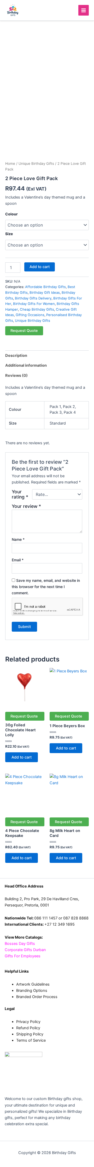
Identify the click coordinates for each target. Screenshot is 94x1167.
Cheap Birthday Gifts (37, 309)
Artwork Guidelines (33, 984)
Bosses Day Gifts (20, 943)
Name (18, 539)
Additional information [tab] (26, 365)
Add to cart (40, 266)
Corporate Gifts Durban (25, 949)
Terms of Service (31, 1040)
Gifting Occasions (30, 315)
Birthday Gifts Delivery (33, 298)
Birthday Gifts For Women (34, 304)
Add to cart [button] (21, 757)
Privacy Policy (28, 1021)
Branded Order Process (36, 996)
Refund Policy (28, 1028)
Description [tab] (16, 355)
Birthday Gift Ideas (45, 292)
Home (10, 163)
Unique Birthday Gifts (36, 163)
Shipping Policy (29, 1034)
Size (9, 233)
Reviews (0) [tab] (16, 375)
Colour (11, 214)
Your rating (20, 494)
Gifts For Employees (22, 956)
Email (18, 560)
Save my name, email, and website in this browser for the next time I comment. (46, 586)
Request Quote (24, 330)
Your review (26, 506)
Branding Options (31, 990)
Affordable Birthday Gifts (45, 287)
